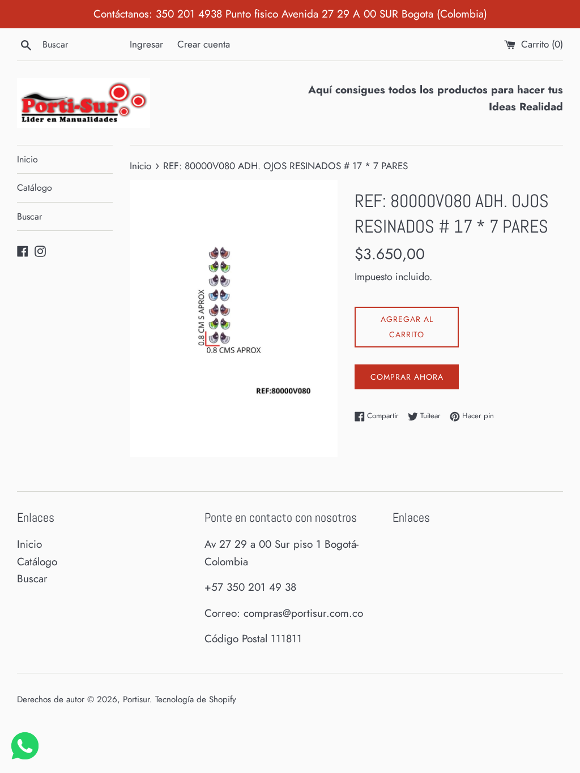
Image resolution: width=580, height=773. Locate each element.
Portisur (136, 699)
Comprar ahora (406, 377)
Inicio (27, 159)
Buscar (29, 216)
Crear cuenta (203, 44)
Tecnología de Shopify (195, 699)
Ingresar (146, 44)
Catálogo (34, 187)
